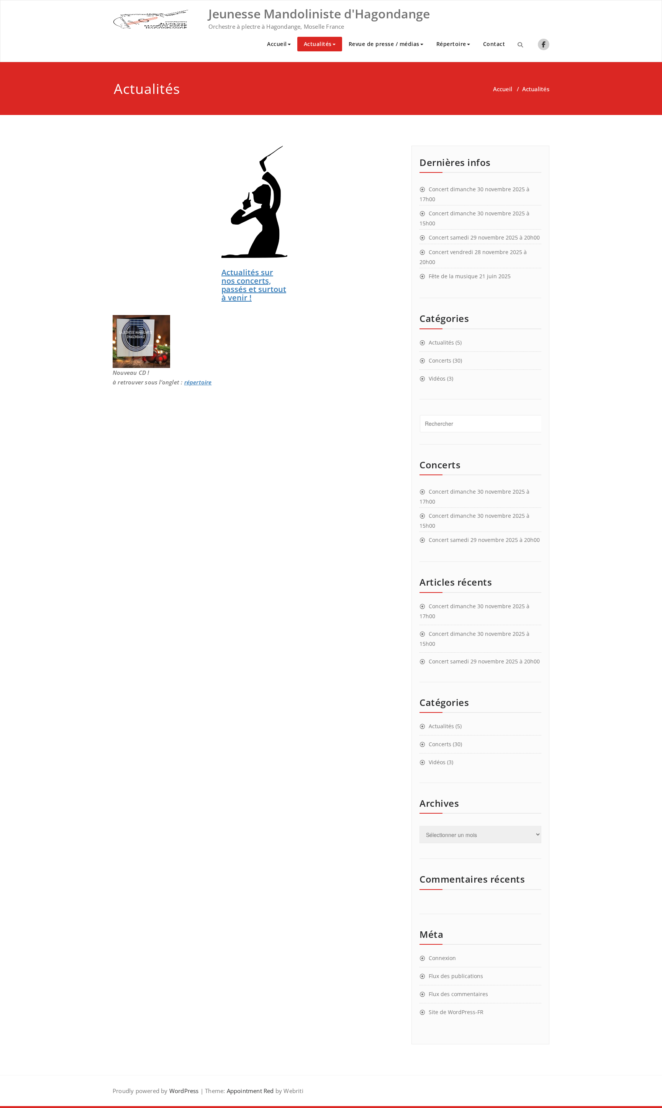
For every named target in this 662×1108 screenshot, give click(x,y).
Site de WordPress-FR (456, 1012)
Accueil (277, 44)
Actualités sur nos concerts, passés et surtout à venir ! (253, 285)
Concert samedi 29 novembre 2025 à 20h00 (484, 237)
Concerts (440, 360)
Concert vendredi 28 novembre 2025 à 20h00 (473, 257)
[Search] (520, 44)
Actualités (318, 44)
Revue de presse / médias (384, 44)
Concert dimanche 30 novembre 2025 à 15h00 (474, 218)
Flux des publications (456, 976)
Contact (494, 44)
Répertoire (451, 44)
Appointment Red (249, 1091)
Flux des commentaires (458, 994)
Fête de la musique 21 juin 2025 (470, 276)
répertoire (198, 382)
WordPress (184, 1091)
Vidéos (437, 378)
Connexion (442, 958)
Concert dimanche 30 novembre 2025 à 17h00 (474, 194)
